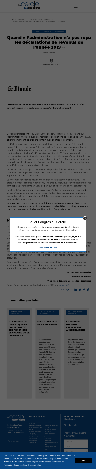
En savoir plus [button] (34, 465)
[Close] (85, 218)
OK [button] (83, 461)
